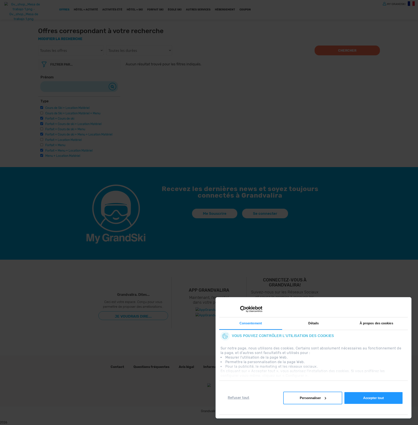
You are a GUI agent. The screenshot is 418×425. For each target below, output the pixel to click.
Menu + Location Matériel (62, 156)
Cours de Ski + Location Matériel (67, 108)
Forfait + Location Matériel (63, 140)
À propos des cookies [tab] (376, 323)
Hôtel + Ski (135, 9)
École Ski (175, 9)
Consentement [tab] (250, 323)
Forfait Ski (155, 9)
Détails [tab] (313, 323)
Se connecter (265, 213)
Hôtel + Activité (86, 9)
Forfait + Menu (55, 145)
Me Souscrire (214, 213)
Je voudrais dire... (133, 316)
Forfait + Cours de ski (59, 118)
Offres (64, 9)
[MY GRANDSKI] (384, 3)
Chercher (347, 50)
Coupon (245, 9)
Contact (117, 367)
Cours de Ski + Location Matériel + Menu (72, 113)
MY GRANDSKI (396, 3)
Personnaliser (310, 398)
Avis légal (186, 367)
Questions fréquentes (151, 367)
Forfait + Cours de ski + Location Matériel (73, 124)
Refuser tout (238, 398)
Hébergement (225, 9)
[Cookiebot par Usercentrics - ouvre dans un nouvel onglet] (243, 309)
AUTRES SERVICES (198, 9)
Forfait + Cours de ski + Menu (65, 129)
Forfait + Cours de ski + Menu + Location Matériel (78, 134)
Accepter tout (373, 398)
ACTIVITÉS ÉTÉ (112, 9)
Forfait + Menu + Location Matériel (69, 150)
